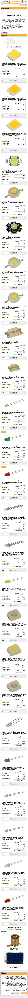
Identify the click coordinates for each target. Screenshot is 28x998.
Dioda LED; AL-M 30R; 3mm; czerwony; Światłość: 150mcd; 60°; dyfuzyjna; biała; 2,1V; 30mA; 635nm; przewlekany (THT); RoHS (13, 838)
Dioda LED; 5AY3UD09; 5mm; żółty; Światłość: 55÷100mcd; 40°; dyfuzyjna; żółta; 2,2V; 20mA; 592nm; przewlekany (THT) (13, 589)
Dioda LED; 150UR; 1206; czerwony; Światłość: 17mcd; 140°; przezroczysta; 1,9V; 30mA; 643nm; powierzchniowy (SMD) (13, 342)
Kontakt (3, 972)
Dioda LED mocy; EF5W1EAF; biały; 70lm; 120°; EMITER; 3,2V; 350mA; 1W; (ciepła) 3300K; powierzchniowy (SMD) (14, 202)
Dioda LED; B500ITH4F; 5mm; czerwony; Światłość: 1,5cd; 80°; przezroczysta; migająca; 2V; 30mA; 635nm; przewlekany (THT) (13, 873)
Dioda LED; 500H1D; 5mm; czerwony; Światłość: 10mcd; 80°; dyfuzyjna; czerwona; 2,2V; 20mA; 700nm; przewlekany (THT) (14, 482)
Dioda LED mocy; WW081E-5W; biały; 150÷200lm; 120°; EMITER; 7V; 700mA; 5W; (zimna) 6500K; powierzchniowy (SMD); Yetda (14, 307)
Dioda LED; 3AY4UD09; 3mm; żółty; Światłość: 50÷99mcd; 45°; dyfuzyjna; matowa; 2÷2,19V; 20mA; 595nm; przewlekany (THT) (13, 412)
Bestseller (3, 431)
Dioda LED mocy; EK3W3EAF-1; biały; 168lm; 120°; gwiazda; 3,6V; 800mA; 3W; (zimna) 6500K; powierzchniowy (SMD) (12, 237)
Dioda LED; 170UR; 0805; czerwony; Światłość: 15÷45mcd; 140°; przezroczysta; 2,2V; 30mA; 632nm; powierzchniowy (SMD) (13, 377)
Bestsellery (3, 931)
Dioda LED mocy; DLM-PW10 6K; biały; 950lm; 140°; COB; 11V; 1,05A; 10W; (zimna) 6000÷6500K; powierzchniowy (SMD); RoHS (13, 171)
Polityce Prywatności (20, 990)
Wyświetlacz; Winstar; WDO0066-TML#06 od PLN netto (14, 967)
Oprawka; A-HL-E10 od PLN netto (14, 949)
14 (14, 46)
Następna (18, 46)
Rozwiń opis (4, 32)
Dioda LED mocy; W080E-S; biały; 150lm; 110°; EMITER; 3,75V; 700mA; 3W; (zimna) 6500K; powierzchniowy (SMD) (14, 272)
